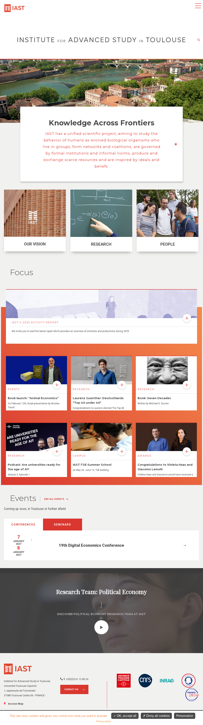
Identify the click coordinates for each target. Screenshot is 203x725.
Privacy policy (103, 721)
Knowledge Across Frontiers (101, 122)
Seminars (62, 524)
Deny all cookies (158, 715)
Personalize (184, 715)
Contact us (71, 689)
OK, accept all (126, 715)
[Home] (14, 6)
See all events (54, 499)
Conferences (23, 524)
